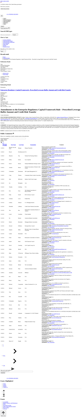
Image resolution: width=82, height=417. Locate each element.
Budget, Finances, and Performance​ (10, 403)
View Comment (45, 148)
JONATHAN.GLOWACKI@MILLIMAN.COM (62, 272)
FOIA (4, 404)
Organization (33, 144)
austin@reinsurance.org (56, 237)
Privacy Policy (6, 407)
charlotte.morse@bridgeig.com (58, 321)
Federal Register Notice (8, 41)
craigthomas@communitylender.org (59, 175)
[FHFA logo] (4, 14)
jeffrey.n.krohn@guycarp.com (58, 159)
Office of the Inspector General (9, 406)
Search (2, 26)
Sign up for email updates (6, 370)
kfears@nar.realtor (55, 190)
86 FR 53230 (5, 73)
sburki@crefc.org (55, 241)
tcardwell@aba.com (56, 218)
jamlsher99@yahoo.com (57, 325)
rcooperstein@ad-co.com (57, 284)
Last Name (21, 144)
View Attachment (50, 149)
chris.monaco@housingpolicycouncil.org (60, 225)
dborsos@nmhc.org (56, 163)
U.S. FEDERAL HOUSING (12, 14)
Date (5, 145)
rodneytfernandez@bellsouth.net (58, 257)
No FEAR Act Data (7, 405)
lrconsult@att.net (55, 233)
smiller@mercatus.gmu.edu (57, 229)
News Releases (6, 43)
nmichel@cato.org (55, 264)
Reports (4, 45)
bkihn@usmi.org (55, 202)
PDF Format (5, 74)
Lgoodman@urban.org (56, 214)
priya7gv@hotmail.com (56, 317)
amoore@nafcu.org (56, 167)
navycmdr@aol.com (56, 313)
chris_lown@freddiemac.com (58, 198)
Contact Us (5, 387)
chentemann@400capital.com (58, 171)
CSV (3, 142)
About (4, 383)
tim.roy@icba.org (55, 210)
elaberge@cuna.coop (56, 206)
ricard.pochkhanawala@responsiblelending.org (61, 151)
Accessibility (5, 401)
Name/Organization (4, 138)
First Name (13, 144)
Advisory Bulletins (7, 39)
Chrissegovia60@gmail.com (57, 301)
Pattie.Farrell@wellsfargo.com (58, 194)
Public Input (5, 44)
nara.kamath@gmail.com (57, 329)
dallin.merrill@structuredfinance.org (59, 249)
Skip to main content (5, 1)
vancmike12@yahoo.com (57, 308)
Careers (4, 384)
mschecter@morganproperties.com (59, 148)
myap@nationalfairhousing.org (58, 155)
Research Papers (6, 46)
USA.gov (5, 408)
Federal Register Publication (8, 42)
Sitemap (4, 386)
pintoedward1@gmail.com (57, 268)
